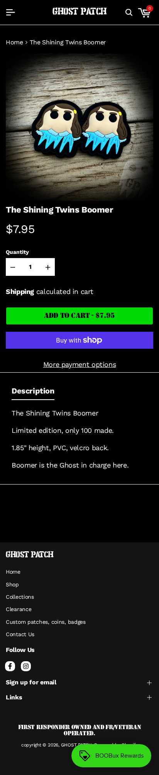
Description (33, 390)
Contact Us (20, 634)
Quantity (17, 252)
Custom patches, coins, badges (46, 622)
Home (14, 42)
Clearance (18, 609)
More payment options (79, 364)
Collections (20, 597)
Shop (12, 584)
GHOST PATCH (79, 12)
